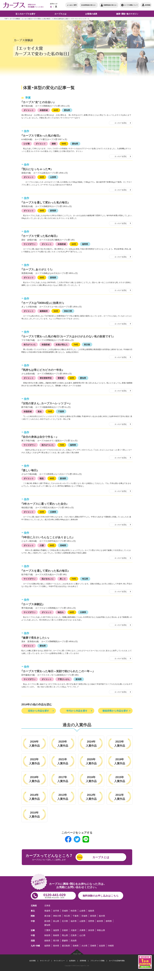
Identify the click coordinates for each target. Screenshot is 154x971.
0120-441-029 (54, 895)
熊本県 (56, 945)
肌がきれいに (48, 578)
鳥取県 (47, 935)
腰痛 (54, 143)
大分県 (84, 945)
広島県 (74, 935)
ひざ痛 (27, 143)
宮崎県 (93, 945)
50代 (64, 143)
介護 (42, 545)
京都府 (65, 930)
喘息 (42, 478)
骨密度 (61, 377)
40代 (52, 478)
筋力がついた (48, 444)
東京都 (87, 344)
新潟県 (63, 478)
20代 (42, 511)
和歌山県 (101, 930)
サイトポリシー (59, 960)
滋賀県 (56, 930)
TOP (6, 19)
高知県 (74, 940)
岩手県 (56, 910)
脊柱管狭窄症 (46, 377)
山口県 (82, 935)
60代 (56, 110)
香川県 (56, 940)
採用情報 (83, 960)
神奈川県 (68, 310)
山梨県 (82, 920)
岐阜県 (100, 920)
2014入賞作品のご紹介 (61, 19)
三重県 (47, 930)
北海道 (47, 905)
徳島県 (47, 940)
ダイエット (29, 110)
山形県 (53, 177)
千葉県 (61, 411)
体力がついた (30, 344)
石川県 (65, 920)
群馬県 (53, 210)
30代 (42, 177)
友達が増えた (62, 344)
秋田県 (74, 910)
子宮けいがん (64, 679)
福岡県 (85, 243)
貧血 (40, 411)
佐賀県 (102, 945)
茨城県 (84, 915)
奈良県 (91, 930)
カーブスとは (101, 857)
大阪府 (74, 930)
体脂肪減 (44, 110)
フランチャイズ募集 (97, 960)
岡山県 (65, 935)
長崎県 (63, 545)
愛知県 (67, 110)
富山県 (56, 920)
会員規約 (72, 960)
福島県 (91, 910)
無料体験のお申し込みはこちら (101, 895)
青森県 (47, 910)
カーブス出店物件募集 (117, 960)
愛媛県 (65, 940)
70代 (76, 344)
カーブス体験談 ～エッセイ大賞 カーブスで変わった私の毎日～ (30, 19)
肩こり (63, 578)
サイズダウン (30, 243)
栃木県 (102, 915)
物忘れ (61, 612)
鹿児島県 (66, 945)
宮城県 (65, 910)
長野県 (91, 920)
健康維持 (44, 310)
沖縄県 (111, 945)
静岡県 (109, 920)
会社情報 (32, 960)
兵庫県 (53, 511)
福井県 (74, 920)
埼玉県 (85, 578)
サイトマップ (44, 960)
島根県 (56, 935)
